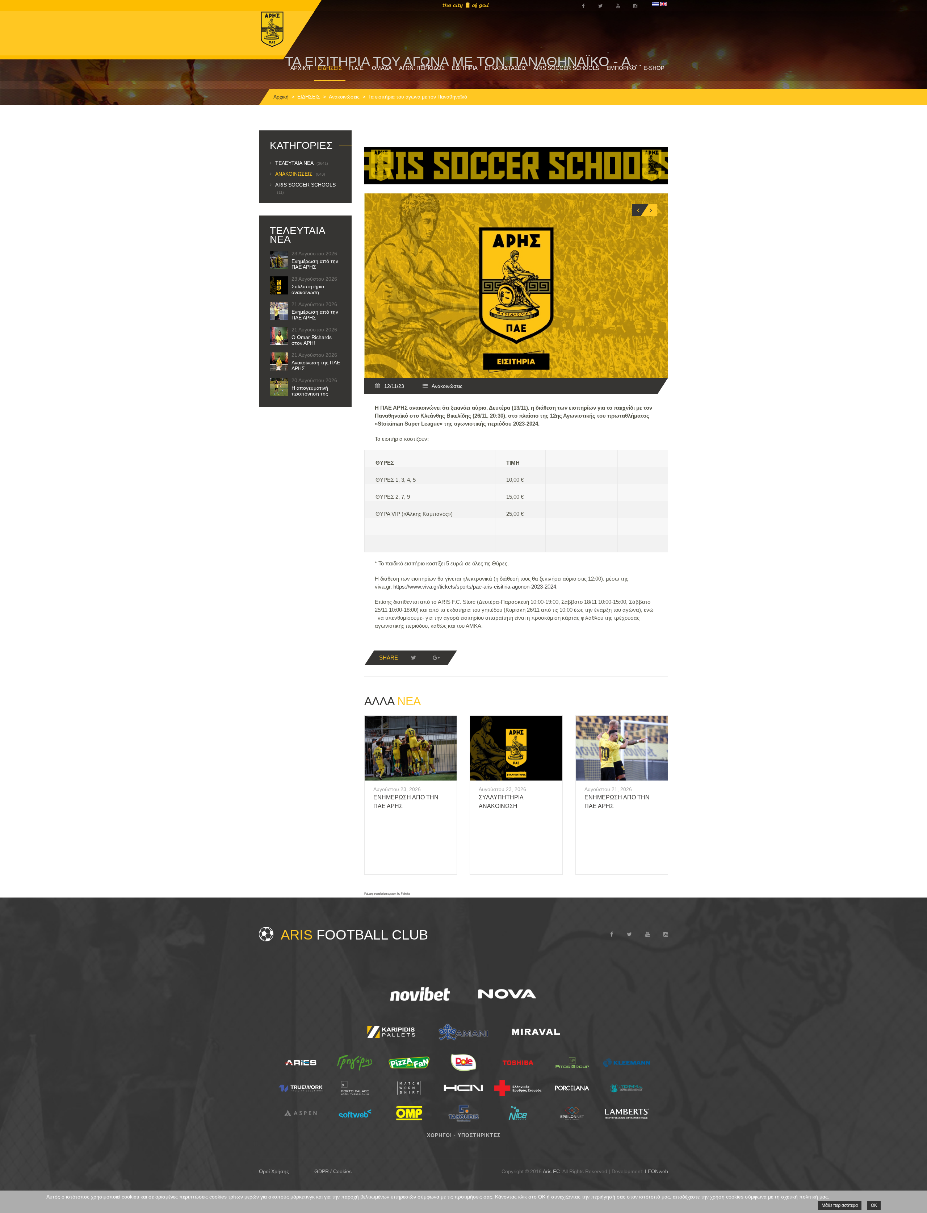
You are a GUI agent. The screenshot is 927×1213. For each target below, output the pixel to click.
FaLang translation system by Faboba (387, 893)
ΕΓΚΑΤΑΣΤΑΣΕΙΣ (505, 68)
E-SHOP (653, 68)
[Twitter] (413, 658)
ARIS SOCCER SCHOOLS (566, 68)
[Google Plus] (436, 658)
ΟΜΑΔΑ (382, 68)
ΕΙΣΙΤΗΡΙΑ (465, 68)
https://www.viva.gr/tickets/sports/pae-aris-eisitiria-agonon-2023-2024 (474, 587)
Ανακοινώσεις (344, 97)
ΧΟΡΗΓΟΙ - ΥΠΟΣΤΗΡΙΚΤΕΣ (463, 1135)
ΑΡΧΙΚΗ (300, 68)
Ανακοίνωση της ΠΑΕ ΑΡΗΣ (315, 365)
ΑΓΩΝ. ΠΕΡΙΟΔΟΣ (422, 68)
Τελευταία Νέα (301, 163)
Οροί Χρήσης (274, 1171)
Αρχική (281, 97)
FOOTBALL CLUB (354, 934)
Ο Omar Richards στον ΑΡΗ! (311, 340)
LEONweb (656, 1171)
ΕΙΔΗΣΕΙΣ (330, 68)
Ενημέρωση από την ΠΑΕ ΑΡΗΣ (314, 264)
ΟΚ (874, 1205)
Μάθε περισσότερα (840, 1205)
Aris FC (551, 1171)
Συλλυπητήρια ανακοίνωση (307, 289)
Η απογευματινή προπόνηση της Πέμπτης (309, 393)
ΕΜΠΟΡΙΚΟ (621, 68)
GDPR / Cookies (333, 1171)
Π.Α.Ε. (357, 68)
